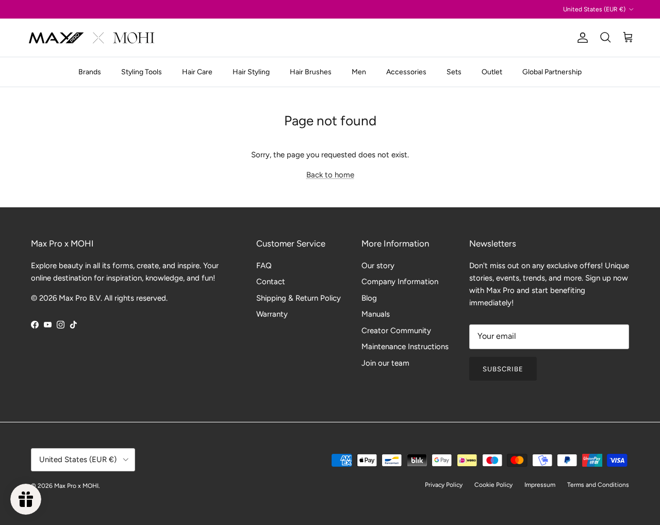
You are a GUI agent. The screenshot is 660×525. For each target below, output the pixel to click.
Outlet (492, 72)
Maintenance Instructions (405, 346)
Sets (454, 72)
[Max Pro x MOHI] (91, 37)
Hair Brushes (311, 72)
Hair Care (197, 72)
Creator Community (396, 330)
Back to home (330, 174)
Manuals (375, 314)
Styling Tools (141, 72)
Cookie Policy (493, 484)
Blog (369, 298)
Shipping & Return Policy (298, 298)
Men (359, 72)
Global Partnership (552, 72)
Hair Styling (251, 72)
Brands (89, 72)
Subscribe (503, 369)
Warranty (272, 314)
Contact (270, 281)
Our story (377, 265)
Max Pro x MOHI (76, 485)
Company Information (399, 281)
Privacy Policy (444, 484)
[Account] (580, 37)
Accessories (406, 72)
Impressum (539, 484)
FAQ (264, 265)
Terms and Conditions (598, 484)
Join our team (385, 363)
